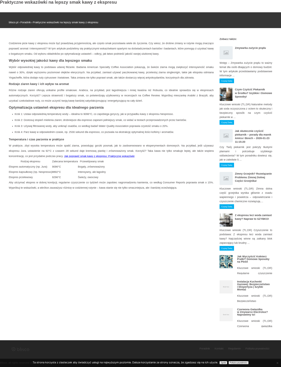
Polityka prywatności (257, 348)
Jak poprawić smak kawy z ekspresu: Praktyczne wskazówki (99, 156)
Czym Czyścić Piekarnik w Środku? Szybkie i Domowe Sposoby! (253, 93)
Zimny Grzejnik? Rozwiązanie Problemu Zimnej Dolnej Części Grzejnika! (253, 177)
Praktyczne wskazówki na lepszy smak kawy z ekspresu (65, 22)
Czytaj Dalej (226, 81)
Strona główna (17, 36)
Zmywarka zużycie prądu (250, 47)
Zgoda (223, 363)
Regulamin (234, 348)
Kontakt (219, 348)
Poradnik (25, 22)
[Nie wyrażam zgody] (277, 362)
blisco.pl (13, 22)
